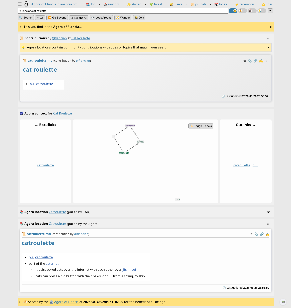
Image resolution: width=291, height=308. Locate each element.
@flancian (59, 38)
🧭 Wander (123, 17)
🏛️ (51, 302)
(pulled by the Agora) (144, 223)
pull (32, 84)
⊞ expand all (79, 17)
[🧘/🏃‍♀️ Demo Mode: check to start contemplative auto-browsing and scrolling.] (242, 10)
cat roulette (44, 257)
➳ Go (40, 17)
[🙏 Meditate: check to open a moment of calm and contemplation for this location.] (261, 10)
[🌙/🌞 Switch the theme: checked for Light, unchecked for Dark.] (233, 10)
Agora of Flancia (66, 302)
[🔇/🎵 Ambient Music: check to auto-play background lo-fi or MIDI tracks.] (252, 10)
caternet (52, 263)
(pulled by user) (145, 212)
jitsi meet (129, 269)
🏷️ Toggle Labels (201, 125)
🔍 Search (25, 17)
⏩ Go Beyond (57, 17)
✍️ (261, 60)
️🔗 (255, 60)
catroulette (44, 84)
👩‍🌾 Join (139, 17)
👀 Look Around (101, 17)
